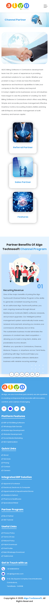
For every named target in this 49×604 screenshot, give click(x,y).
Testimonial (8, 556)
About (5, 455)
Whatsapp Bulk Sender (12, 426)
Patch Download (10, 544)
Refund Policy (8, 540)
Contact (6, 466)
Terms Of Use (8, 537)
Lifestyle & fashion (10, 495)
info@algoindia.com (15, 574)
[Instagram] (4, 408)
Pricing (6, 463)
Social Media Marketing (13, 438)
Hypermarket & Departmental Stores (18, 491)
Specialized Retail (10, 503)
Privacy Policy (9, 533)
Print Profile (8, 548)
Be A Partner (8, 516)
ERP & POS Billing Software (14, 422)
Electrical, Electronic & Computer (16, 487)
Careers (6, 470)
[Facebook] (10, 409)
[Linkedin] (23, 408)
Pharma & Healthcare (12, 499)
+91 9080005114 (13, 569)
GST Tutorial (8, 520)
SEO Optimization (10, 442)
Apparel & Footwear (11, 483)
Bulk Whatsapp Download (13, 552)
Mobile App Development (13, 430)
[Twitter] (16, 408)
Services (7, 459)
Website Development (12, 434)
